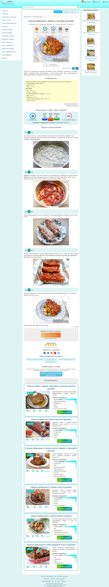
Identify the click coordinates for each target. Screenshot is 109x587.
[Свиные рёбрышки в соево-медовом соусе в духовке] (38, 555)
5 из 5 (56, 345)
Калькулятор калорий (47, 576)
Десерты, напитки (8, 39)
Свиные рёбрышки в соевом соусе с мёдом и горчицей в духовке (51, 449)
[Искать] (78, 7)
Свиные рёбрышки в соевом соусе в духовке (51, 487)
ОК (55, 581)
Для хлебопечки (7, 45)
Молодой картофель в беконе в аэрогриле (91, 71)
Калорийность (50, 24)
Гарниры (5, 26)
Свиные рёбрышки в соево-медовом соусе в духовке (51, 544)
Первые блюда (7, 29)
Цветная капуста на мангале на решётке (91, 33)
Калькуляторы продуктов (61, 576)
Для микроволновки (9, 52)
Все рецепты (58, 11)
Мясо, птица (6, 20)
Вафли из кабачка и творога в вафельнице (91, 21)
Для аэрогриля (7, 42)
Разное (4, 58)
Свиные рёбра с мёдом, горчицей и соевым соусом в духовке (51, 387)
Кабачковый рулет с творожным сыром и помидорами (91, 58)
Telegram (63, 581)
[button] (60, 31)
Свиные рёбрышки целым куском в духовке (51, 419)
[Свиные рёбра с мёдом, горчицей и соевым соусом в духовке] (38, 399)
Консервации (6, 55)
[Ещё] (77, 11)
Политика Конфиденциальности (54, 583)
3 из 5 (51, 345)
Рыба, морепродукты (9, 23)
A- (73, 68)
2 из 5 (48, 345)
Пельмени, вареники (9, 17)
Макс (58, 581)
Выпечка (5, 14)
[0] (54, 31)
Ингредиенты (42, 24)
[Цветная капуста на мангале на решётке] (91, 28)
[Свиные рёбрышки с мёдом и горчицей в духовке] (51, 48)
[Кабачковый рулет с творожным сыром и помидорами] (91, 52)
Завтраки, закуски (8, 36)
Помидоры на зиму (69, 11)
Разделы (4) (70, 24)
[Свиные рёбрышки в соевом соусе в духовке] (38, 497)
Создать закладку (52, 335)
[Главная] (7, 3)
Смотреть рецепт (64, 412)
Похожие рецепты (33, 24)
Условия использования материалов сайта (54, 585)
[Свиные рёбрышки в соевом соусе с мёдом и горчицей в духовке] (38, 461)
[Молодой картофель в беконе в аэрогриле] (91, 66)
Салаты (5, 10)
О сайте (52, 578)
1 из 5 (46, 345)
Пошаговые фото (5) (60, 24)
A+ (77, 68)
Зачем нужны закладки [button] (51, 338)
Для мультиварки (8, 48)
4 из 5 (53, 345)
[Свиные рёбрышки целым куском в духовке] (38, 429)
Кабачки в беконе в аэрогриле (91, 45)
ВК (53, 581)
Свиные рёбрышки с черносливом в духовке (51, 515)
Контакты (46, 578)
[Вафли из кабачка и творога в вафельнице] (91, 16)
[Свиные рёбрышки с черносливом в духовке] (38, 526)
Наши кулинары (60, 578)
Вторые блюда (7, 33)
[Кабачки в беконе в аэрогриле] (91, 40)
